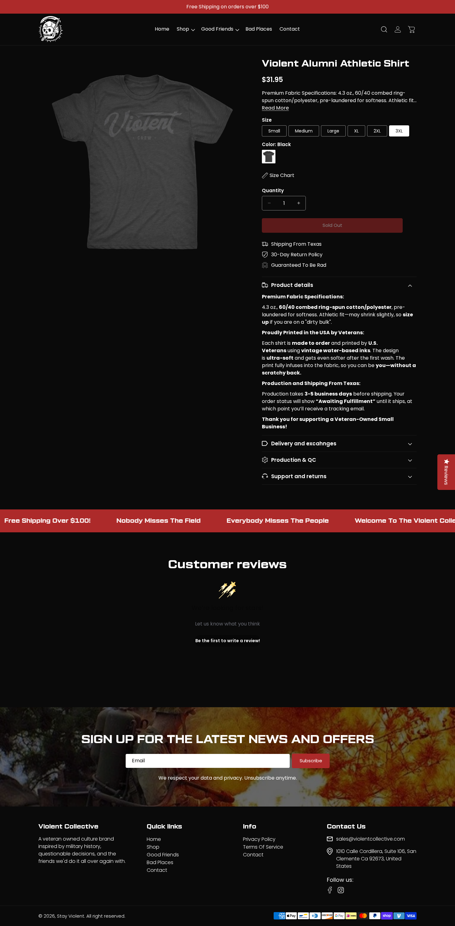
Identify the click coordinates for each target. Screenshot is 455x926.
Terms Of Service (263, 846)
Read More (275, 107)
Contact (157, 870)
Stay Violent (70, 916)
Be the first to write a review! (227, 641)
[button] (185, 29)
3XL (399, 131)
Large (333, 131)
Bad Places (160, 862)
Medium (304, 131)
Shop (153, 846)
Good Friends (163, 854)
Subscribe (311, 760)
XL (356, 131)
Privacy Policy (259, 839)
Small (274, 131)
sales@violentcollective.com (370, 838)
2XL (377, 131)
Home (154, 839)
